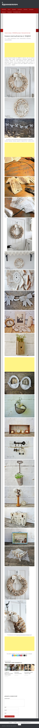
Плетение (25, 9)
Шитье (9, 9)
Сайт (5, 713)
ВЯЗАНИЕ (4, 9)
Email (6, 710)
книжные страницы (23, 38)
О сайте (15, 722)
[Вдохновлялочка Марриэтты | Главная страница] (10, 4)
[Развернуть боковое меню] (2, 30)
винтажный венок (13, 38)
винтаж (9, 38)
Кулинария (31, 9)
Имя (5, 707)
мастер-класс (28, 38)
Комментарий (7, 698)
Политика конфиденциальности (24, 722)
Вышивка (14, 9)
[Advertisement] (19, 22)
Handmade (20, 9)
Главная (10, 722)
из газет (18, 38)
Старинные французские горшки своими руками (9, 673)
